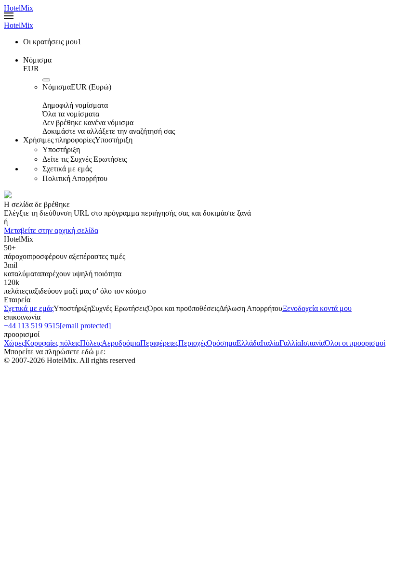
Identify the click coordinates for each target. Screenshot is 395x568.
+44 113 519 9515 (32, 326)
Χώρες (14, 343)
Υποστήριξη (72, 308)
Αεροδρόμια (121, 343)
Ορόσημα (222, 343)
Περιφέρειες (159, 343)
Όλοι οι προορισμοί (355, 343)
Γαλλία (290, 343)
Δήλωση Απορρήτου (250, 308)
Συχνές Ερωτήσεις (119, 308)
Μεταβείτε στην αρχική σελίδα (51, 230)
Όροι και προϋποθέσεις (183, 308)
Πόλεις (91, 343)
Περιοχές (192, 343)
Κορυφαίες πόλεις (52, 343)
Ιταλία (270, 343)
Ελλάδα (249, 343)
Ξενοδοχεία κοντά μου (317, 308)
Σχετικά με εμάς (28, 308)
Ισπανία (313, 343)
